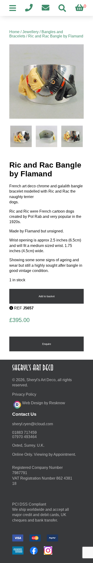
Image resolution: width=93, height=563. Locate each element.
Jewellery (30, 32)
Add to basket (47, 296)
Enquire (46, 344)
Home (14, 32)
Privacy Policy (24, 394)
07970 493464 (24, 437)
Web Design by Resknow (43, 403)
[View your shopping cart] (79, 8)
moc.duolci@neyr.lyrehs (32, 424)
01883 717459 (24, 432)
